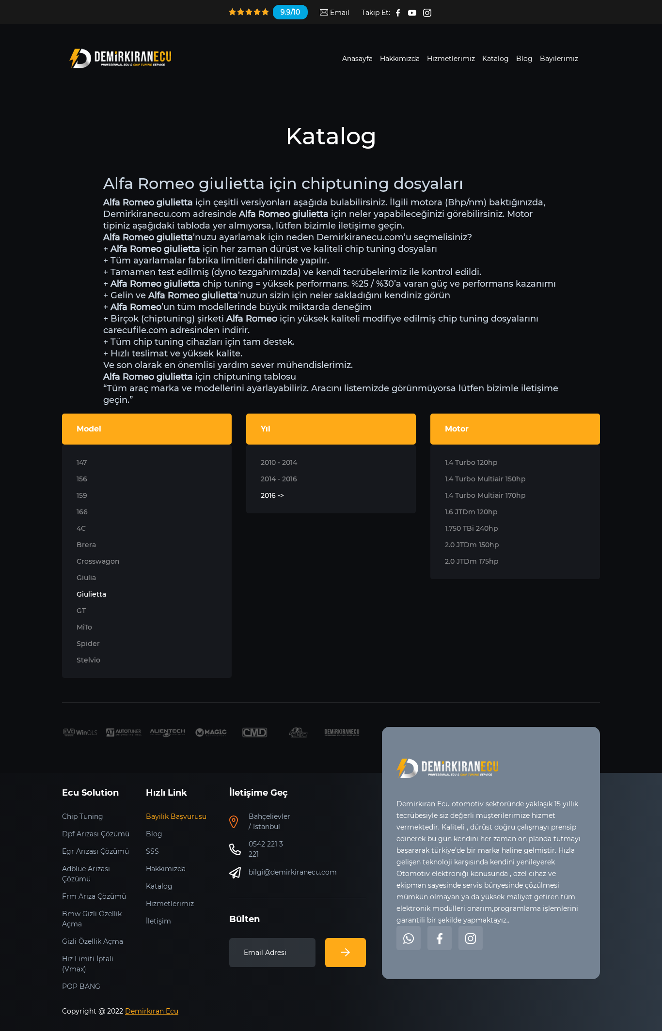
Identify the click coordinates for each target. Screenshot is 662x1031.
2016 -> (272, 495)
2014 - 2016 (279, 479)
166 (82, 512)
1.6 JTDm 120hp (471, 512)
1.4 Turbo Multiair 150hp (485, 479)
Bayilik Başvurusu (176, 816)
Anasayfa (357, 58)
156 (82, 479)
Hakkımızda (400, 58)
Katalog (495, 58)
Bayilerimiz (559, 58)
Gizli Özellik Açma (92, 941)
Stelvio (88, 660)
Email (338, 12)
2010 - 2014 (279, 462)
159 (82, 495)
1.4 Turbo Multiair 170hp (485, 495)
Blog (524, 58)
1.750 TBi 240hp (471, 528)
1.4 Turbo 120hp (471, 462)
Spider (88, 643)
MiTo (84, 627)
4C (81, 528)
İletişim (158, 921)
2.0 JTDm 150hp (472, 544)
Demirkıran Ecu (151, 1011)
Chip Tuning (82, 816)
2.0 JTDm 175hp (472, 561)
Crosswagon (98, 561)
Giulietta (91, 594)
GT (81, 610)
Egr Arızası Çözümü (95, 851)
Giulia (86, 577)
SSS (152, 851)
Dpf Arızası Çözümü (95, 834)
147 (82, 462)
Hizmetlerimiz (451, 58)
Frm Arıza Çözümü (94, 896)
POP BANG (81, 986)
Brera (86, 544)
